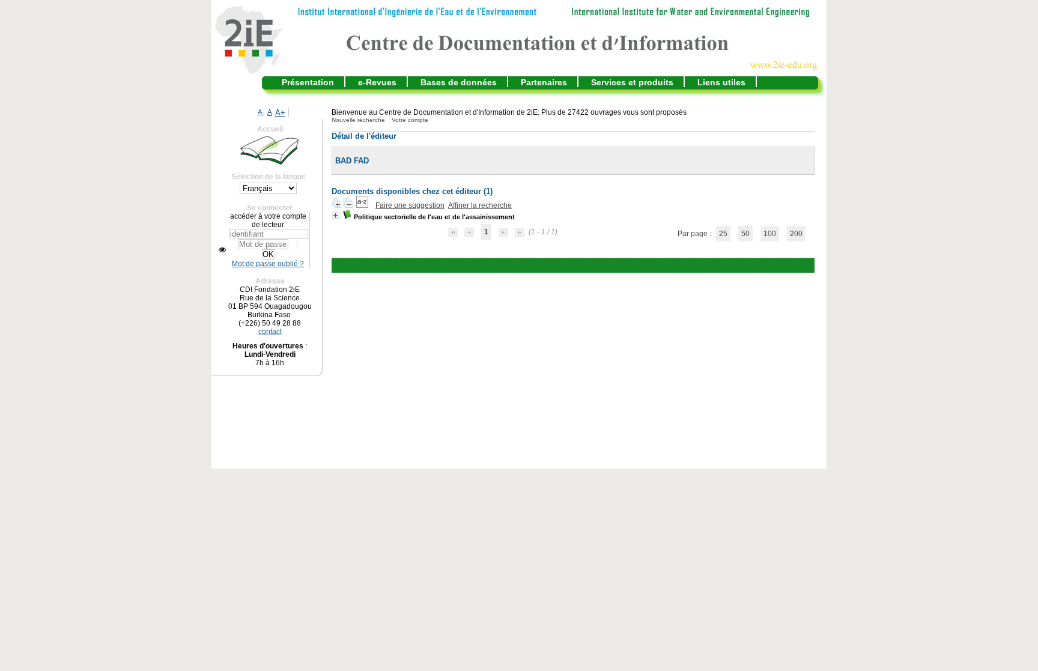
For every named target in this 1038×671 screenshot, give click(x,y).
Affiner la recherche (480, 205)
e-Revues (377, 82)
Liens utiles (721, 82)
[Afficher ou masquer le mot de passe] (222, 250)
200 (796, 233)
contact (270, 331)
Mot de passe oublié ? (268, 264)
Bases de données (458, 82)
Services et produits (632, 82)
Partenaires (544, 82)
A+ (280, 112)
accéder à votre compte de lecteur (268, 220)
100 (769, 233)
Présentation (308, 82)
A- (261, 111)
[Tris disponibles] (363, 205)
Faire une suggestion (410, 205)
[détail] (335, 215)
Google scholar (555, 265)
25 (723, 233)
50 (745, 233)
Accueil (270, 129)
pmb (602, 265)
